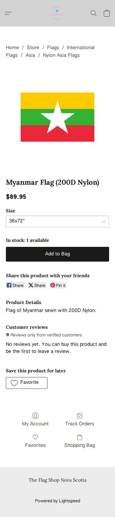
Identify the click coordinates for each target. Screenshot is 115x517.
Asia (30, 55)
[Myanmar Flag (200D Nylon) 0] (57, 117)
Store (33, 48)
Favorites (35, 445)
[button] (57, 13)
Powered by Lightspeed (57, 501)
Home (12, 48)
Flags (53, 48)
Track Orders (79, 424)
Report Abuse (58, 491)
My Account (35, 424)
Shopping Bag (79, 445)
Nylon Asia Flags (61, 55)
